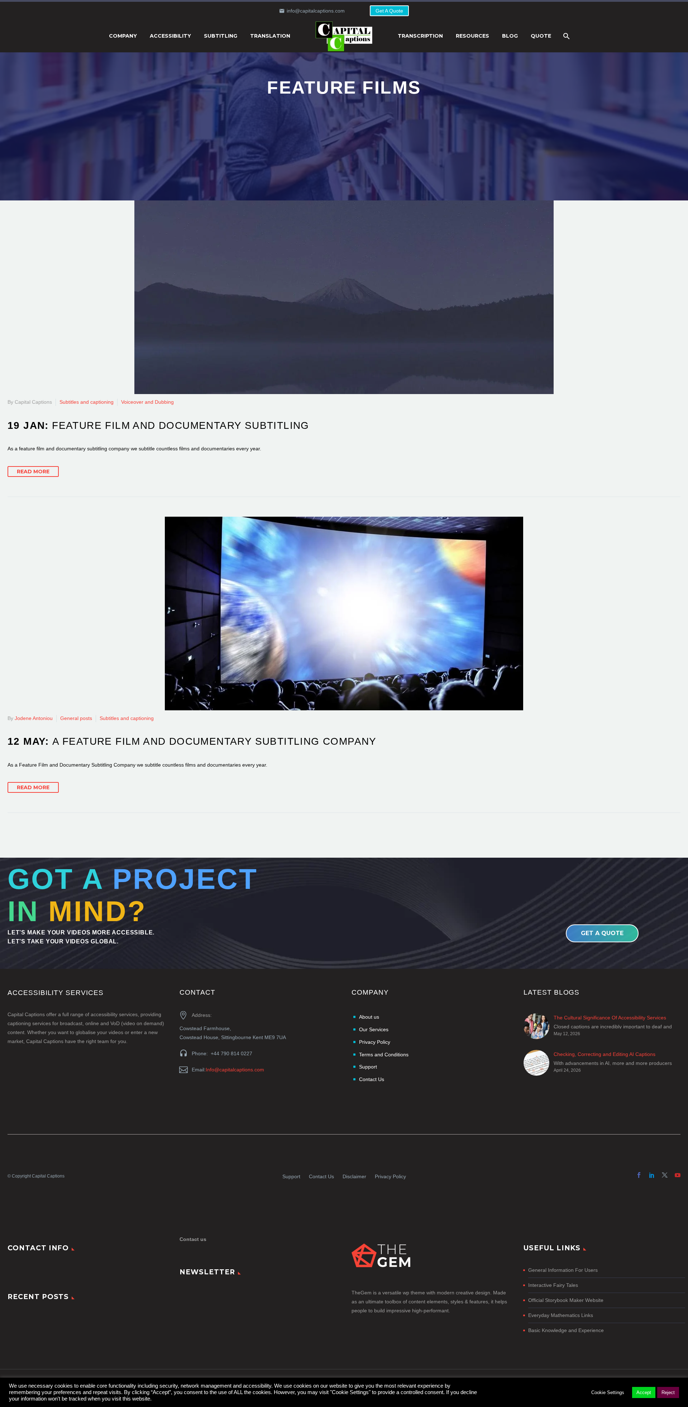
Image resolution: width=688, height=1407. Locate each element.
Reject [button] (668, 1392)
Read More (33, 471)
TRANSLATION (270, 36)
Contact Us (321, 1176)
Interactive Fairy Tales (553, 1285)
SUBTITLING (220, 36)
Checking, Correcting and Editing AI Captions (604, 1054)
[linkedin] (652, 1175)
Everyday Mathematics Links (560, 1315)
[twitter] (665, 1175)
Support (291, 1176)
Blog (510, 36)
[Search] (566, 36)
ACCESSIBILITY (170, 36)
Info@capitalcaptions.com (235, 1069)
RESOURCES (472, 36)
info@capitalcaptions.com (316, 11)
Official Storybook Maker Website (565, 1300)
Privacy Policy (390, 1176)
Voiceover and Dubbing (147, 402)
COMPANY (123, 36)
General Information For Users (563, 1270)
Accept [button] (643, 1392)
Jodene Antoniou (34, 718)
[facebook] (639, 1175)
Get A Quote (389, 11)
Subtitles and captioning (86, 402)
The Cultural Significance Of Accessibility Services (610, 1017)
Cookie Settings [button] (607, 1392)
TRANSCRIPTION (420, 36)
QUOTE (541, 36)
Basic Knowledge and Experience (566, 1330)
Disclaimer (354, 1176)
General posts (76, 718)
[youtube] (677, 1175)
